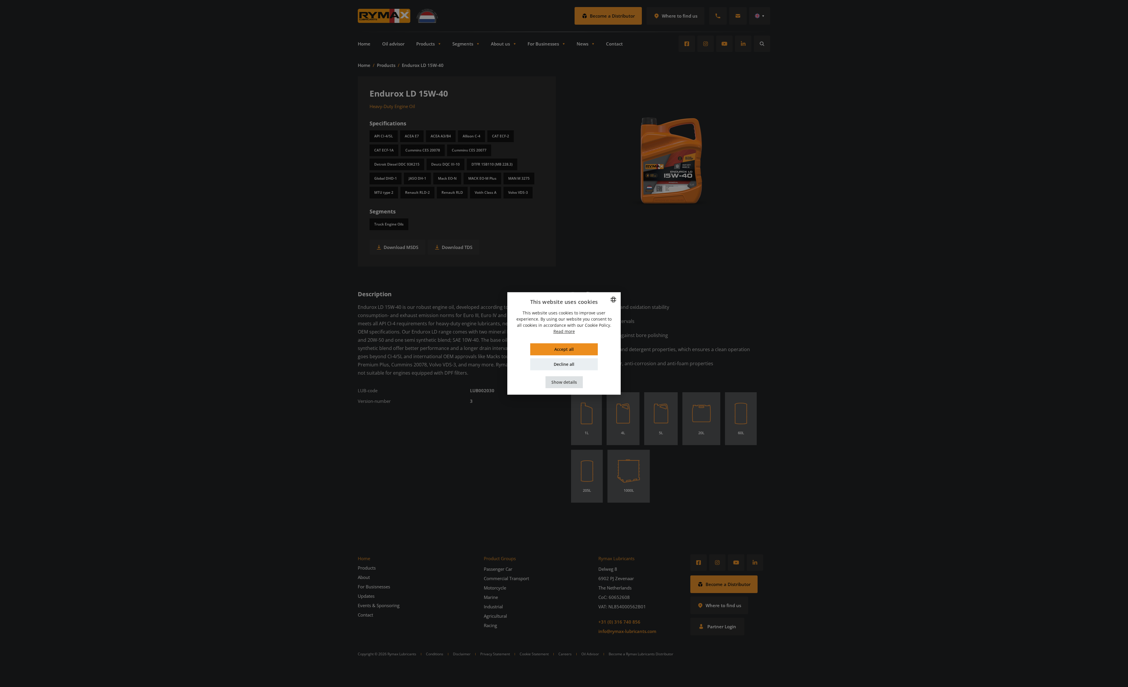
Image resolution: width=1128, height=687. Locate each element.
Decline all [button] (564, 364)
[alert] (564, 343)
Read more (564, 331)
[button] (564, 382)
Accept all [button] (564, 349)
